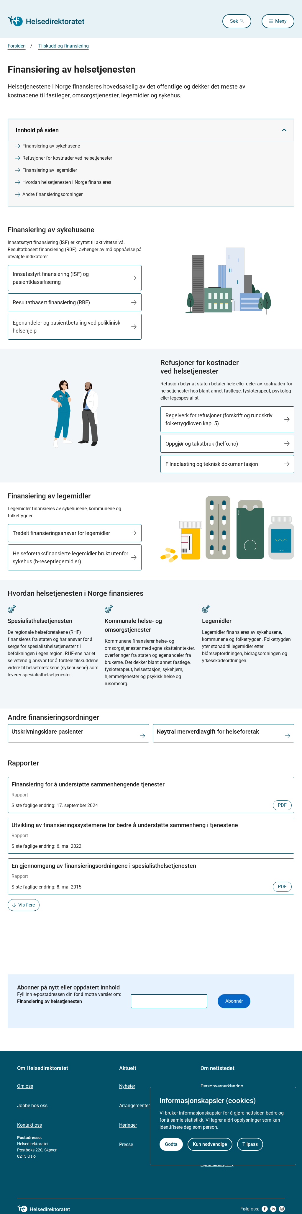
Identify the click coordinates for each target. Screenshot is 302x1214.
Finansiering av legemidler (49, 170)
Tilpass (250, 1144)
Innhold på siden (37, 130)
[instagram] (282, 1209)
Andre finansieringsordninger (52, 194)
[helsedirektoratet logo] (47, 1209)
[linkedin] (273, 1209)
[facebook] (265, 1209)
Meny (281, 21)
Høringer (128, 1125)
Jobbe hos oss (32, 1105)
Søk (234, 21)
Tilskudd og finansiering (63, 46)
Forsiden (17, 46)
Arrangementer (134, 1105)
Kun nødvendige (210, 1144)
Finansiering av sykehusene (51, 146)
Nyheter (127, 1086)
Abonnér (234, 1001)
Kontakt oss (29, 1125)
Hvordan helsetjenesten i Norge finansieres (66, 182)
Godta (171, 1144)
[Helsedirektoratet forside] (50, 21)
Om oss (25, 1086)
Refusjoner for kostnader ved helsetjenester (67, 158)
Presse (126, 1144)
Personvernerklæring (222, 1086)
